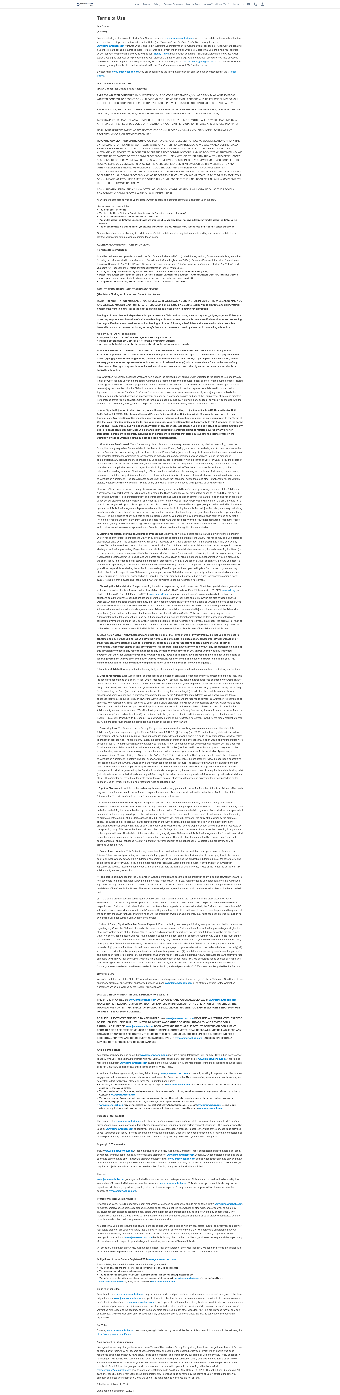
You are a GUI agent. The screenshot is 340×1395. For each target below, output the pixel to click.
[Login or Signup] (262, 3)
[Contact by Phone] (255, 3)
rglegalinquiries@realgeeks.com (199, 61)
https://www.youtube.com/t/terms (114, 1334)
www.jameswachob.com (180, 38)
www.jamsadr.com (159, 594)
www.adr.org (228, 590)
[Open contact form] (248, 3)
